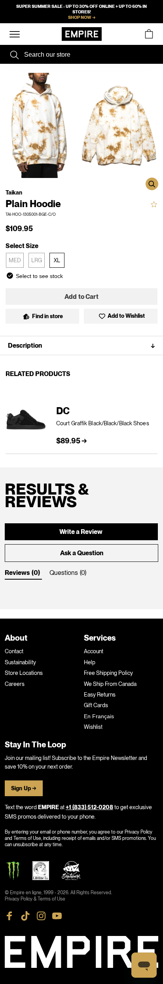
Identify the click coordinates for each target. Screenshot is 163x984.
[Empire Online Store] (82, 34)
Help (89, 662)
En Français (99, 716)
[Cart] (149, 34)
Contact (14, 651)
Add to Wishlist (126, 316)
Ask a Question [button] (81, 553)
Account (93, 651)
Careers (15, 684)
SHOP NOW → (81, 17)
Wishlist (93, 727)
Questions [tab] (63, 572)
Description (81, 346)
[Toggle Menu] (14, 34)
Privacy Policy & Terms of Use (35, 899)
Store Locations (24, 673)
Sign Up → (23, 788)
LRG (36, 260)
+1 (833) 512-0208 (89, 807)
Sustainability (20, 662)
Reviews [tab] (17, 573)
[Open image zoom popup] (152, 184)
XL (57, 260)
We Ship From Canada (110, 684)
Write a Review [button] (80, 532)
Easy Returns (100, 694)
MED (15, 260)
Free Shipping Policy (108, 673)
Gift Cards (96, 705)
